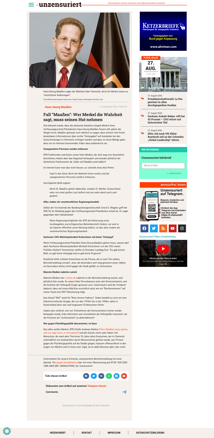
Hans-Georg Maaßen (58, 107)
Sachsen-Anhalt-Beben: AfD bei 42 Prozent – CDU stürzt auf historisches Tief (166, 119)
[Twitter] (154, 228)
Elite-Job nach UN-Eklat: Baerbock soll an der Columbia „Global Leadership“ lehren (166, 136)
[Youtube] (173, 228)
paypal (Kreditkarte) (66, 362)
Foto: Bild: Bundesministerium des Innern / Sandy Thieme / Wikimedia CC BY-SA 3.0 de (73, 99)
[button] (31, 4)
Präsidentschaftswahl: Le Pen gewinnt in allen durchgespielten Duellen (165, 102)
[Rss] (163, 228)
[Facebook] (144, 228)
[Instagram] (182, 228)
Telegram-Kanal (96, 385)
